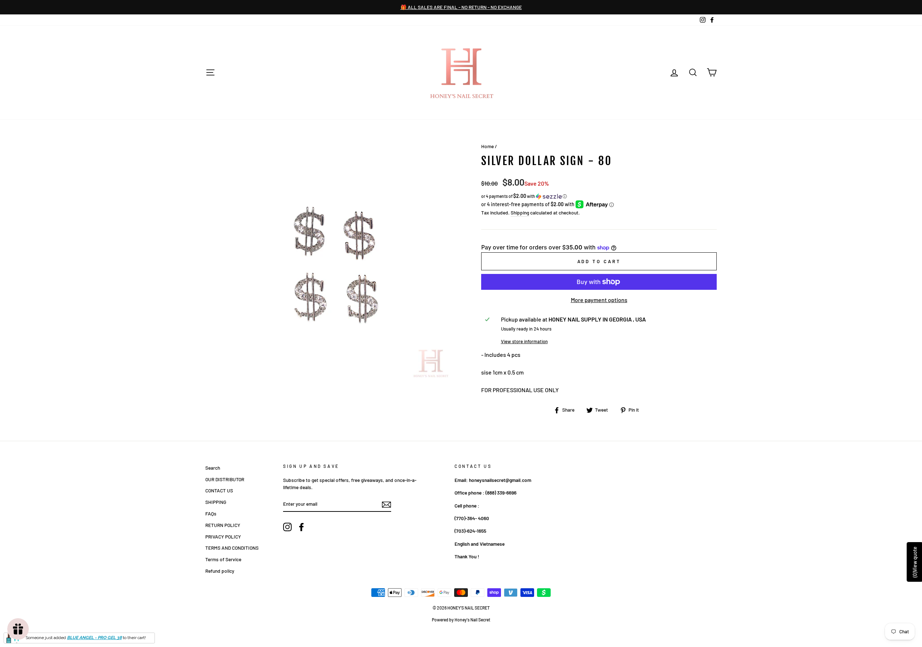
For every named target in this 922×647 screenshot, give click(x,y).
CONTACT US (219, 490)
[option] (461, 7)
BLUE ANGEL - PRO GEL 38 (94, 637)
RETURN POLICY (222, 525)
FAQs (210, 513)
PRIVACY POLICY (223, 536)
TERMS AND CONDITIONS (232, 548)
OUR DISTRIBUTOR (224, 479)
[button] (599, 196)
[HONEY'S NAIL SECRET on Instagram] (287, 527)
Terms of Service (223, 559)
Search (212, 468)
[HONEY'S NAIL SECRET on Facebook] (301, 527)
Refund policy (219, 571)
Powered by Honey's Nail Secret (461, 619)
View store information (524, 341)
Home (487, 146)
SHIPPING (215, 502)
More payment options (599, 299)
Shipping (520, 212)
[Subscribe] (386, 504)
